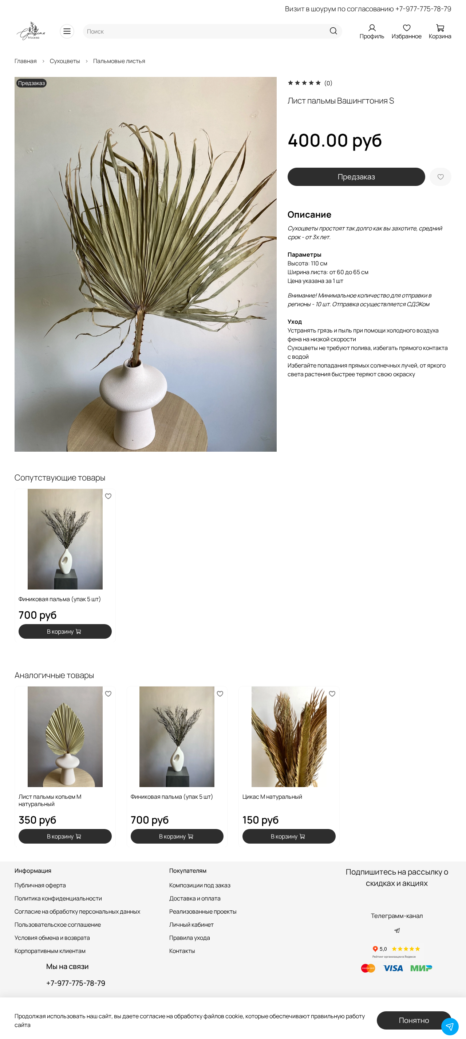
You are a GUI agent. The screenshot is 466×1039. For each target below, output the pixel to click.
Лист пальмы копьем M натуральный (50, 800)
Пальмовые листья (119, 61)
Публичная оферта (40, 885)
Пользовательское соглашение (58, 925)
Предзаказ (356, 177)
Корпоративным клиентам (50, 951)
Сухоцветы (65, 61)
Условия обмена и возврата (52, 938)
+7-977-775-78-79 (423, 8)
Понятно (414, 1020)
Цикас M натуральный (272, 796)
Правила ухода (189, 938)
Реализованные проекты (203, 911)
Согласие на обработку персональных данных (77, 911)
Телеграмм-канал (397, 915)
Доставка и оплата (195, 898)
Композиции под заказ (199, 885)
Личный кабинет (191, 925)
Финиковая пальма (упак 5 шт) (60, 599)
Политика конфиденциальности (58, 898)
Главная (26, 61)
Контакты (182, 951)
